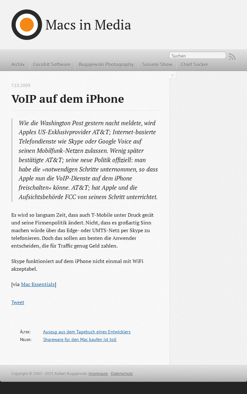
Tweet (17, 302)
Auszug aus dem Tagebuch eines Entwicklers (87, 332)
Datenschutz (122, 373)
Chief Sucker (194, 64)
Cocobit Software (51, 64)
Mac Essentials (38, 284)
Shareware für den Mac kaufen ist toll (79, 339)
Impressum (98, 373)
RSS (232, 56)
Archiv (18, 64)
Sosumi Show (157, 64)
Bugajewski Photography (106, 64)
